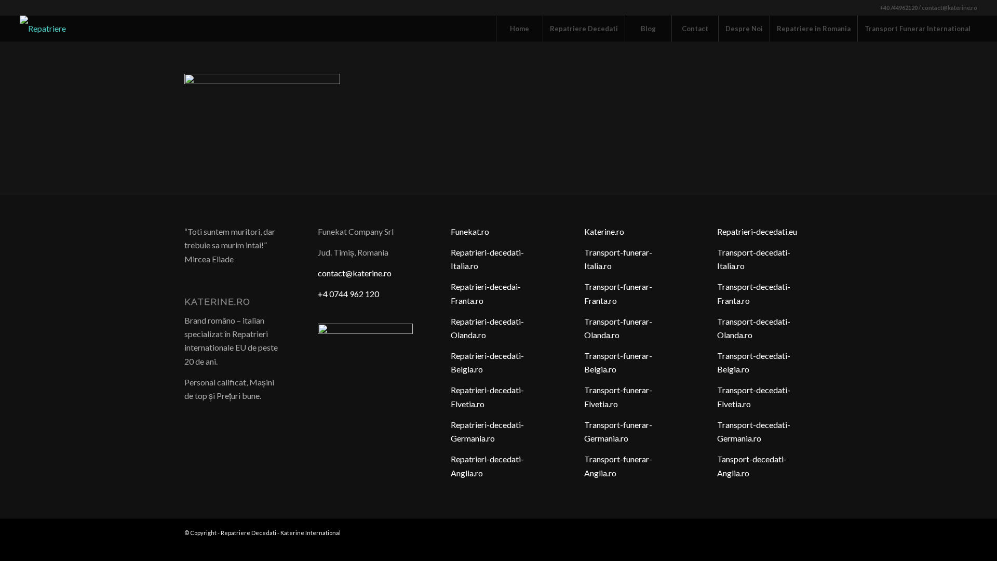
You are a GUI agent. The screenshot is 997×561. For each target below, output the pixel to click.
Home (519, 28)
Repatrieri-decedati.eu (757, 231)
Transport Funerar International (918, 28)
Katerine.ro (604, 231)
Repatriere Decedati (584, 28)
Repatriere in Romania (814, 28)
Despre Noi (744, 28)
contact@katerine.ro (355, 273)
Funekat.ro (470, 231)
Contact (695, 28)
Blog (648, 28)
